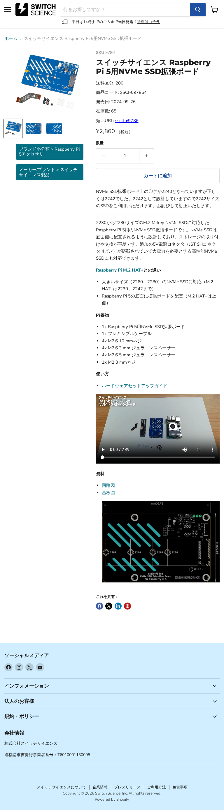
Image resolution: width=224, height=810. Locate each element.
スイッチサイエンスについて (61, 787)
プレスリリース (127, 787)
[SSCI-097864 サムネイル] (13, 128)
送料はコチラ (148, 21)
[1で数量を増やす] (146, 155)
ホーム (11, 38)
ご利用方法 (156, 787)
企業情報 (100, 787)
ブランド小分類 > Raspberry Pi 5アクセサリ (49, 151)
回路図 (108, 485)
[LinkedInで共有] (118, 606)
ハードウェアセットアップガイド (134, 386)
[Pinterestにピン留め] (127, 606)
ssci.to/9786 (127, 121)
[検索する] (198, 9)
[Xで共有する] (108, 606)
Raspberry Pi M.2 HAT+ (120, 270)
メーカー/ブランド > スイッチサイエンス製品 (48, 172)
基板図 (108, 493)
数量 (100, 143)
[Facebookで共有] (99, 606)
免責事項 (180, 787)
